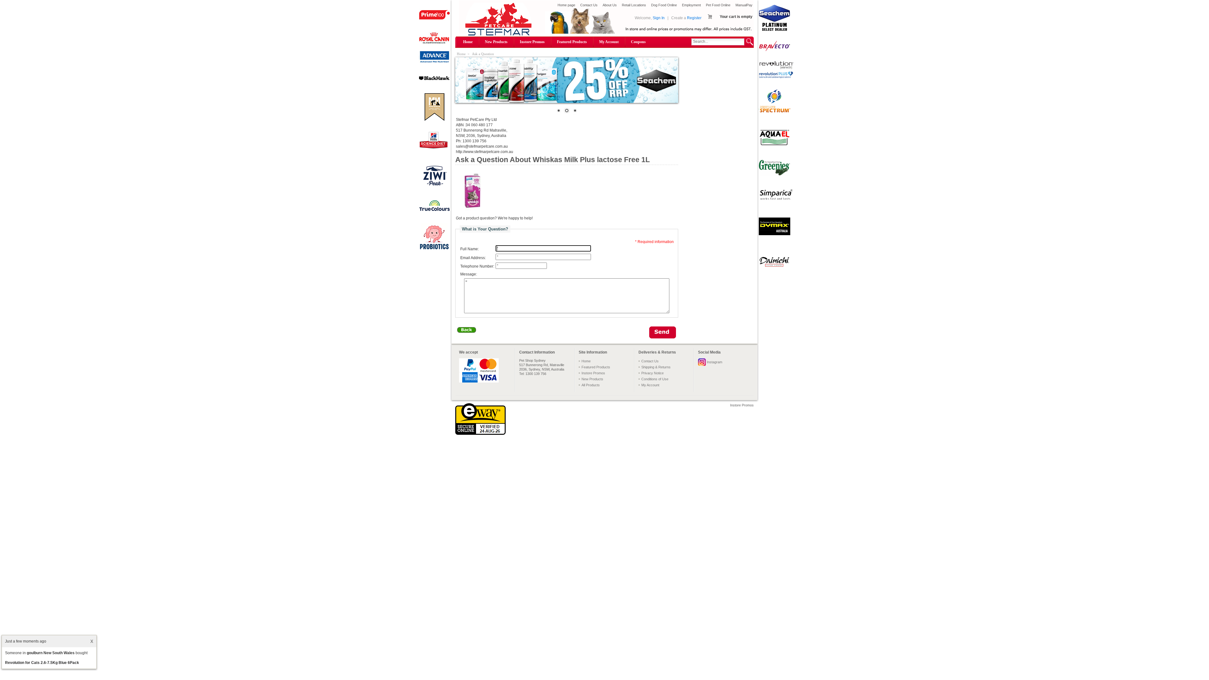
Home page (566, 5)
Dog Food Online (664, 5)
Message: (468, 274)
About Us (610, 5)
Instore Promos (532, 42)
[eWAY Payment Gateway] (480, 433)
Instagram (714, 362)
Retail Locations (634, 5)
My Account (609, 42)
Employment (691, 5)
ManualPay (743, 5)
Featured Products (572, 42)
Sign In (659, 18)
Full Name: (469, 249)
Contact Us (589, 5)
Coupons (638, 42)
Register (694, 18)
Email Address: (473, 258)
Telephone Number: (477, 266)
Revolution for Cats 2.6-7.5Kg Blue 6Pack (42, 663)
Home (468, 42)
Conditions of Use (654, 379)
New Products (496, 42)
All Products (591, 385)
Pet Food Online (718, 5)
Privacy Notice (652, 373)
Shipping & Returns (656, 367)
